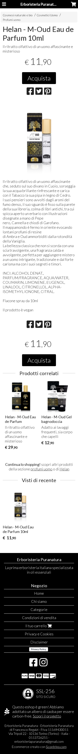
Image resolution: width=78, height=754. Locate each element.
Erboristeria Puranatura (39, 4)
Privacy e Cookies (39, 634)
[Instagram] (43, 664)
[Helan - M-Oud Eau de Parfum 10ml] (39, 138)
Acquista (39, 78)
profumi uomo (41, 469)
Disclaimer (39, 642)
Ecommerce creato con (39, 747)
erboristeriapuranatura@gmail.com (39, 741)
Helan (64, 469)
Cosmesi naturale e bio (18, 15)
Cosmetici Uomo (47, 15)
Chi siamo (39, 601)
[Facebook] (33, 664)
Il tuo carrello (36, 625)
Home (39, 593)
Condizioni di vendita (39, 617)
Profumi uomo (12, 19)
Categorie (39, 609)
